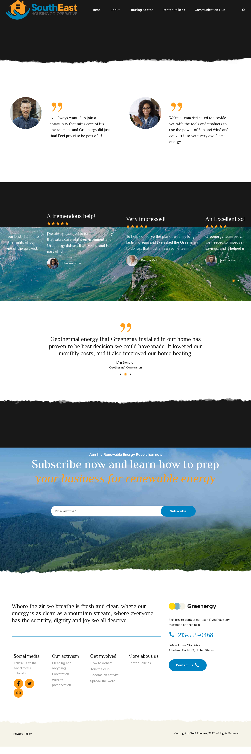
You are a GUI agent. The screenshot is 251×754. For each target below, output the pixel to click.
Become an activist (104, 675)
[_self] (172, 634)
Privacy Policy (22, 734)
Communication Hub (210, 10)
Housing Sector (141, 10)
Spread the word (102, 681)
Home (96, 10)
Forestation (60, 674)
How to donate (101, 663)
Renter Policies (174, 10)
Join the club (100, 669)
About (115, 10)
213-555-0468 (195, 635)
